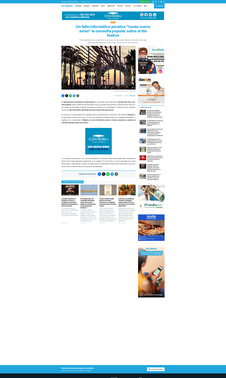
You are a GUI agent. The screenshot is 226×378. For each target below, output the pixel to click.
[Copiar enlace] (77, 95)
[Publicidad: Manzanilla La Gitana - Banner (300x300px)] (151, 211)
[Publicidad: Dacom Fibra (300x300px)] (151, 103)
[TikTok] (158, 1)
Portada (78, 6)
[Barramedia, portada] (67, 5)
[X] (164, 1)
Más (145, 6)
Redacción (133, 95)
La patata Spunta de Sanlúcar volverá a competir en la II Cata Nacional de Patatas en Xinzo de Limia (69, 202)
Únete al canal (145, 1)
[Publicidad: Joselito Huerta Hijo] (151, 240)
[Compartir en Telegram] (74, 95)
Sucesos (87, 6)
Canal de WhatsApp (157, 369)
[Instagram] (155, 1)
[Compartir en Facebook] (62, 95)
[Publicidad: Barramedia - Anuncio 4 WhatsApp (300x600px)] (151, 297)
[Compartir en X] (66, 95)
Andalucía (111, 6)
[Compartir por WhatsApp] (70, 95)
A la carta (138, 6)
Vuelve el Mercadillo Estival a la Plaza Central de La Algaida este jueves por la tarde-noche (108, 202)
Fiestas (127, 6)
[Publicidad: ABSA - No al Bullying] (151, 73)
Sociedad (95, 6)
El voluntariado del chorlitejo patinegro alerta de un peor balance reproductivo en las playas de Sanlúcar (88, 203)
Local (103, 6)
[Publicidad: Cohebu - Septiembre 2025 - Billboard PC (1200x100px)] (113, 19)
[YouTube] (161, 1)
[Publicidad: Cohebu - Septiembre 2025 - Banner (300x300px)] (98, 154)
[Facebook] (153, 1)
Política (120, 6)
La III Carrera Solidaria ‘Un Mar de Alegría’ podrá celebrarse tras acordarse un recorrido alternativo (126, 202)
